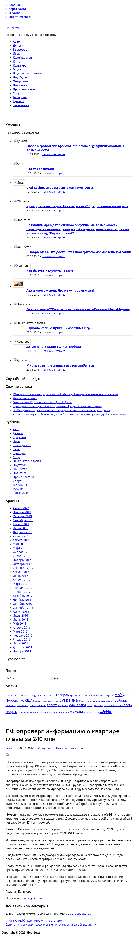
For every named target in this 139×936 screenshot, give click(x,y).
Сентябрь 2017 (23, 568)
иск (60, 705)
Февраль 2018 (22, 552)
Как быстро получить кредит (49, 271)
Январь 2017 (21, 592)
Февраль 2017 (22, 588)
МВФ (102, 695)
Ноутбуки (20, 77)
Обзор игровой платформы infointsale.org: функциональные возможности (75, 148)
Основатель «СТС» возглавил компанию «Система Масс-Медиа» (78, 309)
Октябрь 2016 (22, 604)
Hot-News (12, 28)
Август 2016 (21, 612)
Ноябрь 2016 (22, 600)
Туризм (18, 101)
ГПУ (53, 695)
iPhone (25, 695)
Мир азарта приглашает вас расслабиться (60, 365)
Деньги (18, 46)
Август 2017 (21, 572)
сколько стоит (84, 711)
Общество (20, 81)
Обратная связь (20, 17)
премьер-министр (51, 712)
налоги (126, 705)
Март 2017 (20, 584)
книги (65, 705)
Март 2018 (20, 548)
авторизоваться (81, 914)
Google (9, 695)
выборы (121, 700)
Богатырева (45, 695)
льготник (98, 705)
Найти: (10, 678)
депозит (33, 705)
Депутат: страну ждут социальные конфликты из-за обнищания (50, 924)
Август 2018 (21, 540)
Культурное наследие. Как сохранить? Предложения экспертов (77, 206)
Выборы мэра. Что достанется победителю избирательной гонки (78, 252)
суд (97, 712)
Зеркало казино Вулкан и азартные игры (59, 328)
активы (96, 701)
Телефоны (20, 97)
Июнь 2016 (20, 620)
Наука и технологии (27, 73)
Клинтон (87, 695)
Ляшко (95, 695)
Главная (15, 5)
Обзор (126, 695)
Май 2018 (19, 544)
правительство (25, 712)
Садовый (37, 701)
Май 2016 (19, 624)
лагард (90, 705)
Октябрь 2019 (22, 516)
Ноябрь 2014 (22, 651)
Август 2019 (21, 524)
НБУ (119, 694)
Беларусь (34, 695)
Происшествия (24, 89)
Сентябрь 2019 (23, 520)
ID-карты (17, 695)
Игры (17, 53)
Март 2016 (20, 631)
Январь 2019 (21, 536)
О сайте (14, 13)
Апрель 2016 (21, 627)
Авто (16, 42)
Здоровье (20, 50)
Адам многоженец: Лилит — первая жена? (60, 290)
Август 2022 (21, 508)
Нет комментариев (53, 154)
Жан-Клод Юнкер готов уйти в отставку (35, 920)
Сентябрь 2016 (23, 608)
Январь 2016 (21, 639)
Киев (80, 695)
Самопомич (48, 701)
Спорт (17, 93)
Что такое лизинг (40, 169)
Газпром (63, 695)
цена (106, 710)
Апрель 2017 (21, 580)
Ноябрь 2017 (22, 560)
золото (52, 705)
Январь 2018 (21, 556)
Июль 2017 (20, 576)
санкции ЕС (66, 712)
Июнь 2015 (20, 643)
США (28, 700)
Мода (17, 69)
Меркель (109, 695)
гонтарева (11, 705)
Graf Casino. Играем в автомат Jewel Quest (59, 187)
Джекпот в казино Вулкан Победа (53, 346)
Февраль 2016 (22, 635)
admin (10, 748)
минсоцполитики (112, 705)
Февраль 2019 (22, 532)
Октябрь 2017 (22, 564)
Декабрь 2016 (22, 596)
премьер (37, 712)
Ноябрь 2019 (22, 512)
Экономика (21, 105)
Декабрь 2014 (22, 647)
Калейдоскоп (22, 57)
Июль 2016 (20, 616)
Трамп (58, 701)
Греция (73, 695)
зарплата (41, 705)
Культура (19, 65)
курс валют (77, 705)
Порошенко (15, 700)
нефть (11, 711)
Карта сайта (17, 9)
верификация (107, 701)
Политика (20, 85)
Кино (16, 61)
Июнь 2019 (20, 528)
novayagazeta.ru (32, 898)
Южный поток (85, 701)
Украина (70, 700)
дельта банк (22, 705)
